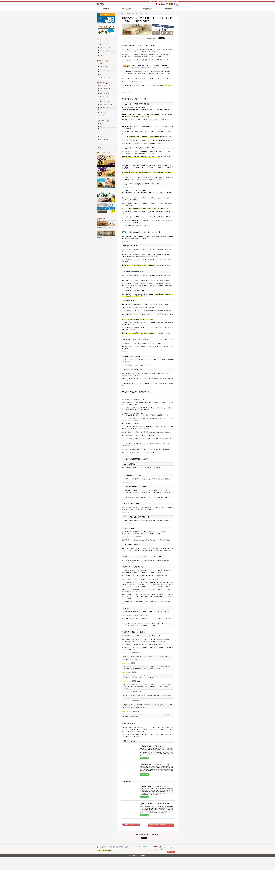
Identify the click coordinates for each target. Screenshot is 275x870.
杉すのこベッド (103, 69)
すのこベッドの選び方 (127, 9)
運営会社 (126, 847)
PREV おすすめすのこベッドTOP (131, 824)
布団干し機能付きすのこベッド (106, 88)
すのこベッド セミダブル (105, 47)
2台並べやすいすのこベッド (105, 107)
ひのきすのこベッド (104, 66)
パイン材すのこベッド (104, 71)
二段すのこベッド (103, 112)
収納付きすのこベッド (104, 101)
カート (169, 1)
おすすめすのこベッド (148, 9)
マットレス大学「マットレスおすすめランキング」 (114, 847)
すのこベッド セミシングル (105, 42)
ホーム (98, 846)
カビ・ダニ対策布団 (104, 139)
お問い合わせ (175, 1)
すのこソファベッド (104, 90)
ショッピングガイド (155, 1)
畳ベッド (101, 74)
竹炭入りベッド (103, 115)
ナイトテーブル (103, 147)
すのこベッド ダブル (104, 50)
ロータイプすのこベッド (105, 110)
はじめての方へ (107, 9)
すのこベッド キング (104, 55)
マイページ (163, 1)
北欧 (101, 126)
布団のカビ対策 (168, 9)
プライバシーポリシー (130, 846)
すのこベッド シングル (104, 44)
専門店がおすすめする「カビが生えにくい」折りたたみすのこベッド (160, 825)
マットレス (102, 137)
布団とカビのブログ (100, 847)
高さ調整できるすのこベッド (106, 99)
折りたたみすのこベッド (105, 85)
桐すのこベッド (103, 63)
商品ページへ (144, 758)
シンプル (101, 123)
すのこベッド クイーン (104, 53)
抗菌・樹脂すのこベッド (105, 77)
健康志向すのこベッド (104, 93)
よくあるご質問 (144, 846)
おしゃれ (101, 129)
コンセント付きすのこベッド (106, 104)
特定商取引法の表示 (121, 846)
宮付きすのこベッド (104, 96)
